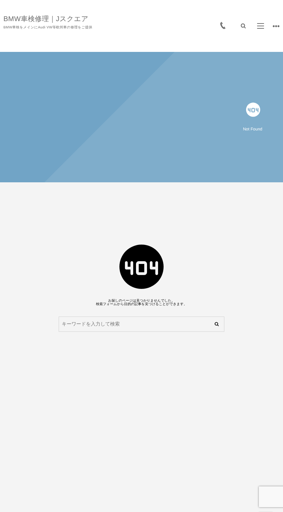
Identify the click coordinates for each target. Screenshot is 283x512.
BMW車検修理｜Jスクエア (45, 19)
